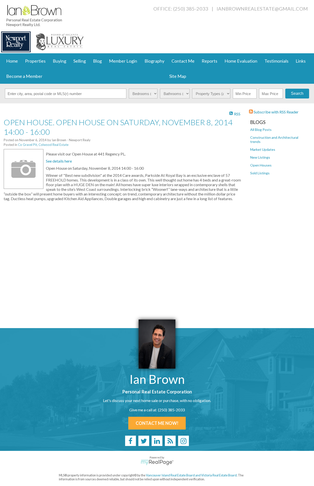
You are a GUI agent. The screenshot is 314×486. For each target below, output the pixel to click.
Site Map (177, 76)
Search (297, 93)
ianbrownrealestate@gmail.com (262, 9)
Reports (209, 61)
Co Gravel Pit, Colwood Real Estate (43, 145)
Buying (59, 61)
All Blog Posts (261, 129)
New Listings (260, 157)
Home (12, 61)
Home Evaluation (240, 61)
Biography (154, 61)
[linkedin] (157, 441)
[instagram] (183, 441)
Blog (97, 61)
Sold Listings (260, 173)
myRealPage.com (157, 462)
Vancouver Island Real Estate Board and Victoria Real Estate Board (191, 475)
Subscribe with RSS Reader (276, 112)
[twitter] (143, 441)
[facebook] (130, 441)
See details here (59, 161)
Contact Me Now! (157, 423)
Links (301, 61)
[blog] (170, 441)
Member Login (123, 61)
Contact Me (183, 61)
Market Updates (262, 149)
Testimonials (276, 61)
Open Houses (261, 165)
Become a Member (24, 76)
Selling (79, 61)
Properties (35, 61)
